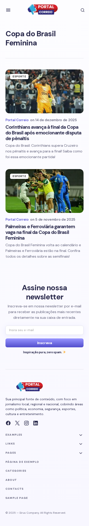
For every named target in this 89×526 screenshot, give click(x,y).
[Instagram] (26, 423)
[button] (8, 10)
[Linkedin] (35, 423)
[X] (17, 423)
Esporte (19, 76)
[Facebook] (8, 423)
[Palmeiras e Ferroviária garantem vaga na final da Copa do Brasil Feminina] (44, 191)
